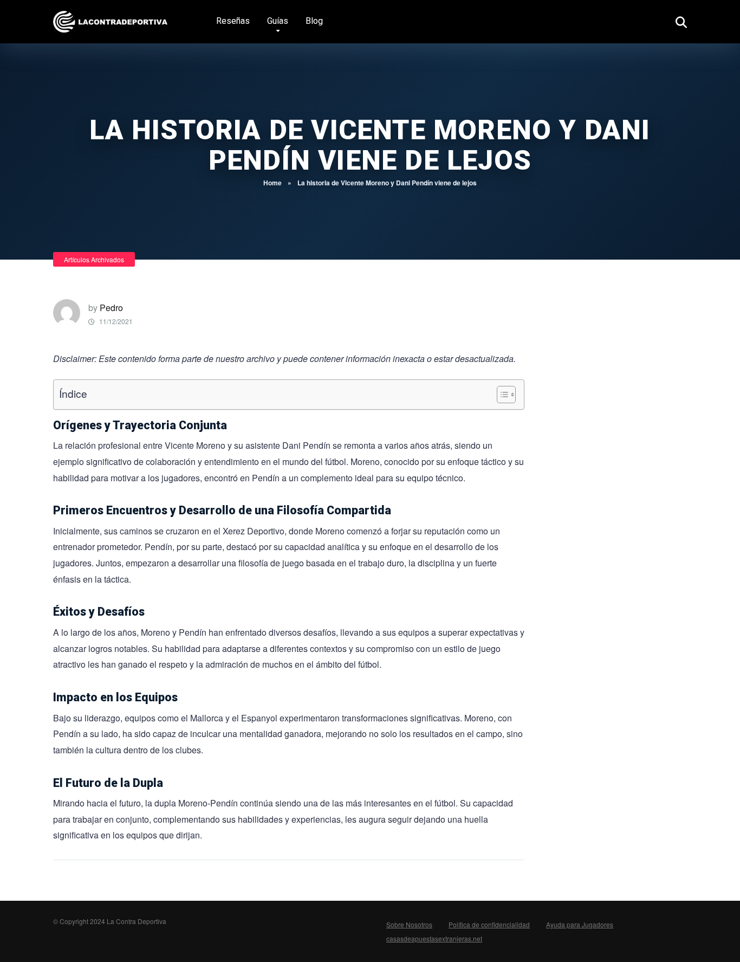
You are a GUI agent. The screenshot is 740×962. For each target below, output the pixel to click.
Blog (314, 21)
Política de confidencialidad (489, 924)
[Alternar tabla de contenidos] (501, 394)
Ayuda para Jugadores (579, 924)
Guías (277, 21)
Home (272, 183)
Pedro (111, 307)
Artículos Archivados (94, 259)
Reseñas (233, 21)
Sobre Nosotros (409, 924)
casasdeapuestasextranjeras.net (434, 938)
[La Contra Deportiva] (112, 18)
